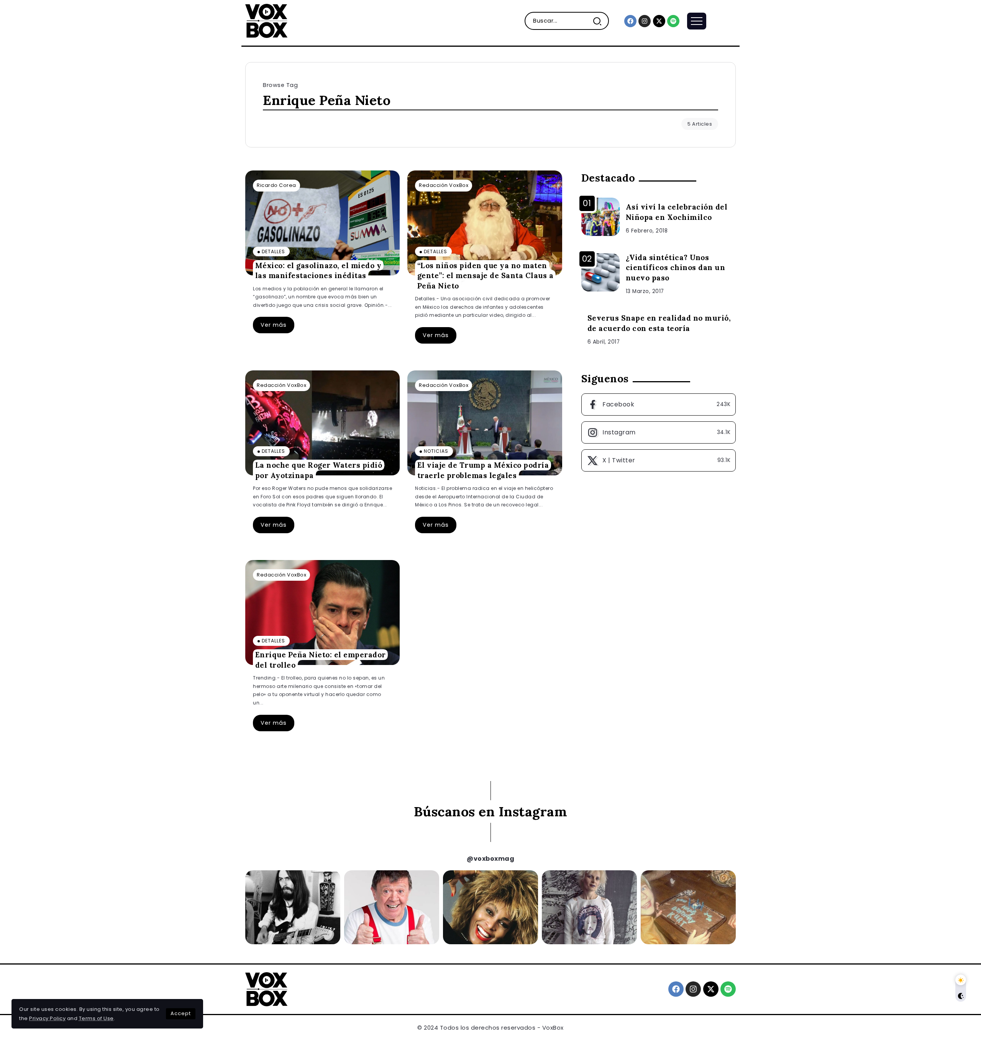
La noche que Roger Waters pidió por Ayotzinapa (318, 470)
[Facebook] (630, 21)
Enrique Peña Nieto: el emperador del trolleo (320, 660)
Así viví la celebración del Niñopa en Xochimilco (677, 212)
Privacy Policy (47, 1018)
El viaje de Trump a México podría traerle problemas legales (483, 470)
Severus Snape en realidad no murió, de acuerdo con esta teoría (659, 323)
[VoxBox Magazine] (266, 20)
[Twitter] (658, 460)
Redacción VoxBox (443, 185)
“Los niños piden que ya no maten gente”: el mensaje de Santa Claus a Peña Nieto (485, 275)
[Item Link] (322, 222)
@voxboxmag (490, 858)
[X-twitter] (659, 21)
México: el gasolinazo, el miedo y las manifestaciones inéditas (318, 270)
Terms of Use (96, 1018)
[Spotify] (673, 21)
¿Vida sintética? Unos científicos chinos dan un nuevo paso (675, 268)
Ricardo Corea (276, 185)
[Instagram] (644, 21)
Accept (181, 1013)
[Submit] (600, 21)
